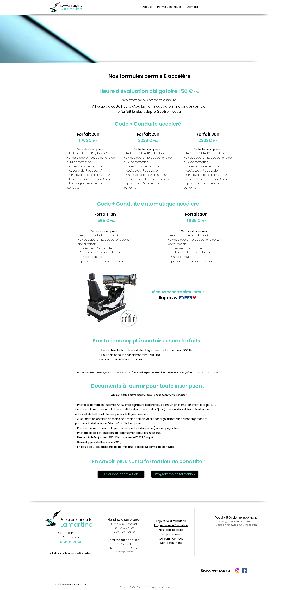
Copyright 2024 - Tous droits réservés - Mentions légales (147, 587)
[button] (169, 7)
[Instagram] (237, 570)
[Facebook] (244, 570)
